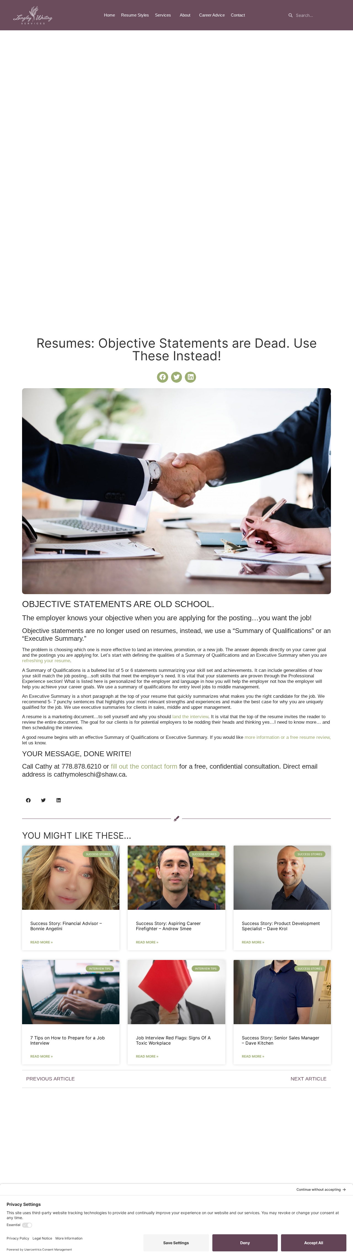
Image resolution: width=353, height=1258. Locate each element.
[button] (162, 377)
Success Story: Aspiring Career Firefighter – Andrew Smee (168, 926)
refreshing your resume (46, 660)
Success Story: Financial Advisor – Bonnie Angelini (66, 926)
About (185, 15)
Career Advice (212, 15)
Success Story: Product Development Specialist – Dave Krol (281, 926)
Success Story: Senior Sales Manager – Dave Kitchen (280, 1040)
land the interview (190, 716)
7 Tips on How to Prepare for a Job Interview (67, 1040)
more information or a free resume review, (288, 737)
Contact (238, 15)
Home (109, 15)
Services (163, 15)
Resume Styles (135, 15)
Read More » (41, 942)
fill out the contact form (144, 766)
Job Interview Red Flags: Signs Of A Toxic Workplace (173, 1040)
